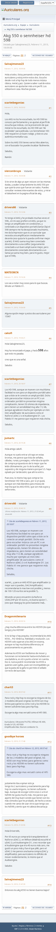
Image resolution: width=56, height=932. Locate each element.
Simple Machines (35, 929)
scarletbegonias (14, 102)
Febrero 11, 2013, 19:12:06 (15, 212)
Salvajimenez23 (14, 64)
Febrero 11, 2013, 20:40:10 (15, 508)
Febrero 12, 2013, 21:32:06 (15, 825)
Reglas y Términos (26, 926)
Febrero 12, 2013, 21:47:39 (15, 884)
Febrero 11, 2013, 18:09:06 (15, 68)
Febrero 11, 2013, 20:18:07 (15, 383)
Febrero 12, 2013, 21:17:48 (15, 741)
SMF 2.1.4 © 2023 (21, 929)
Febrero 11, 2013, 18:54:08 (15, 176)
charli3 (9, 687)
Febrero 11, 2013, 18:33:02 (15, 107)
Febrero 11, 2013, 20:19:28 (15, 443)
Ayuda (14, 926)
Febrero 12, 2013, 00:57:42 (15, 692)
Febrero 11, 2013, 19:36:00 (15, 307)
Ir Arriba (7, 907)
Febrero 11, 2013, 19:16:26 (15, 277)
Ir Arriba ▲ (39, 926)
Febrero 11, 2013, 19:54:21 (15, 338)
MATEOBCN (12, 272)
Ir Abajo (6, 55)
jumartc (9, 438)
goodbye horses (14, 736)
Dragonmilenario (15, 616)
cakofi (8, 333)
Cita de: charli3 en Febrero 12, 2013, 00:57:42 (28, 748)
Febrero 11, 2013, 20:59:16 (15, 621)
